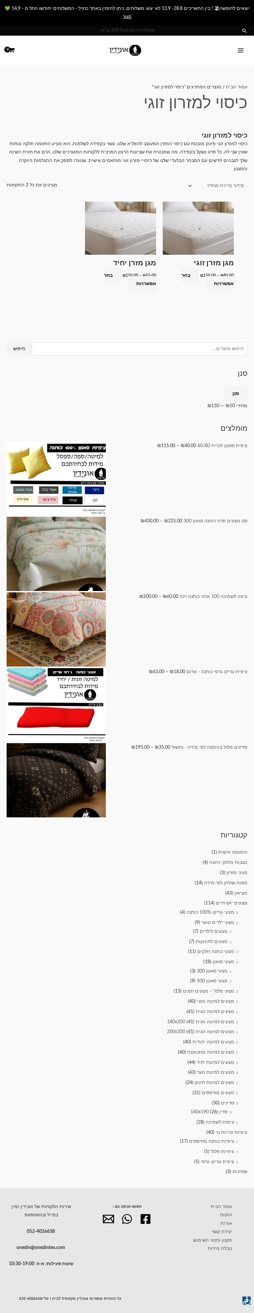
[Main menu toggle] (241, 50)
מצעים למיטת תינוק (214, 1082)
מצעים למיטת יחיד (215, 1062)
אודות (226, 1223)
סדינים (227, 1103)
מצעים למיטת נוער (215, 1072)
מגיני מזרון (237, 872)
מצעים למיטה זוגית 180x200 (200, 1022)
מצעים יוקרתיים (231, 903)
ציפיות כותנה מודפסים (211, 1141)
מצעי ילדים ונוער (217, 922)
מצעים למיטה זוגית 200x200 (200, 1032)
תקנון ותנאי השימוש (212, 1240)
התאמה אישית (232, 852)
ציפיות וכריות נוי (231, 1132)
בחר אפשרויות (208, 279)
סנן (236, 393)
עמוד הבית (236, 87)
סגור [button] (127, 17)
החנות (226, 1215)
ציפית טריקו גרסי (217, 1162)
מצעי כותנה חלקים (215, 951)
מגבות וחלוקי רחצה (228, 862)
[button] (244, 31)
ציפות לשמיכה (220, 1122)
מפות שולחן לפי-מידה (225, 883)
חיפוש (19, 348)
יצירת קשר (222, 1232)
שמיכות (240, 1171)
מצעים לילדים (214, 931)
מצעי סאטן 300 (212, 971)
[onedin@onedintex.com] (108, 1219)
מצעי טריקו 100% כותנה (210, 912)
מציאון (240, 893)
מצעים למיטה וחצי (215, 1001)
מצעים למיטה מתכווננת (210, 1052)
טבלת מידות (220, 1248)
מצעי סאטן (223, 962)
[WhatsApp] (127, 1219)
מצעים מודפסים (218, 1093)
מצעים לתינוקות (212, 941)
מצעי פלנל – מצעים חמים (208, 991)
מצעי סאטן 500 (212, 981)
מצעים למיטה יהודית (213, 1042)
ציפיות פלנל (222, 1151)
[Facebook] (145, 1219)
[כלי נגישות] (246, 1301)
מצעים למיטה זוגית (215, 1011)
